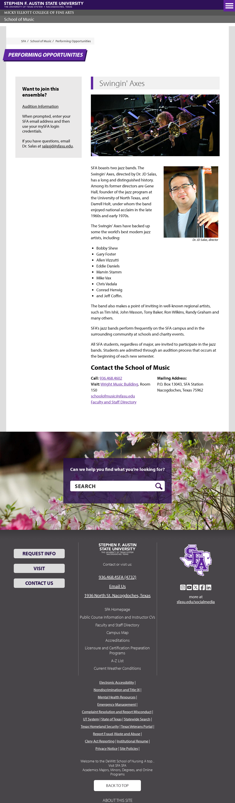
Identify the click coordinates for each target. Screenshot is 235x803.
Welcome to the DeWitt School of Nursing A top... (117, 761)
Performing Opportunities (73, 41)
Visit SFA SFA (117, 765)
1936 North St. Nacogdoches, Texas (117, 595)
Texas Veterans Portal (137, 726)
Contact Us (39, 583)
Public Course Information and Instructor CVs (117, 617)
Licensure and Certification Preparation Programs (117, 650)
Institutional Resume (132, 741)
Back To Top (117, 785)
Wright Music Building (119, 384)
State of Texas (111, 719)
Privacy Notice (106, 748)
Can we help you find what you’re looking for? (117, 469)
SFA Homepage (117, 609)
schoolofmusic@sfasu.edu (113, 396)
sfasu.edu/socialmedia (196, 601)
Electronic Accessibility (116, 682)
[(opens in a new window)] (183, 587)
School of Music (19, 19)
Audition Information (40, 106)
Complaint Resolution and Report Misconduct (116, 711)
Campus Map (117, 632)
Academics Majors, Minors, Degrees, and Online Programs (117, 771)
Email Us (117, 586)
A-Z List (117, 660)
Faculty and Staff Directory (113, 402)
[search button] (158, 486)
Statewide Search (137, 719)
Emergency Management (116, 704)
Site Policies (129, 748)
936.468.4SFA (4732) (117, 577)
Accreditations (117, 640)
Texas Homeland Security (100, 726)
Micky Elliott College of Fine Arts (39, 12)
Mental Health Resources (116, 697)
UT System (91, 719)
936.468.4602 (111, 378)
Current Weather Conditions (117, 668)
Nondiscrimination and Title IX (117, 689)
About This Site (117, 800)
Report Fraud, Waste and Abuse (116, 733)
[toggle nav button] (229, 5)
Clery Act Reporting (100, 741)
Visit (39, 568)
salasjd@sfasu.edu (57, 146)
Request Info (39, 553)
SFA (23, 41)
